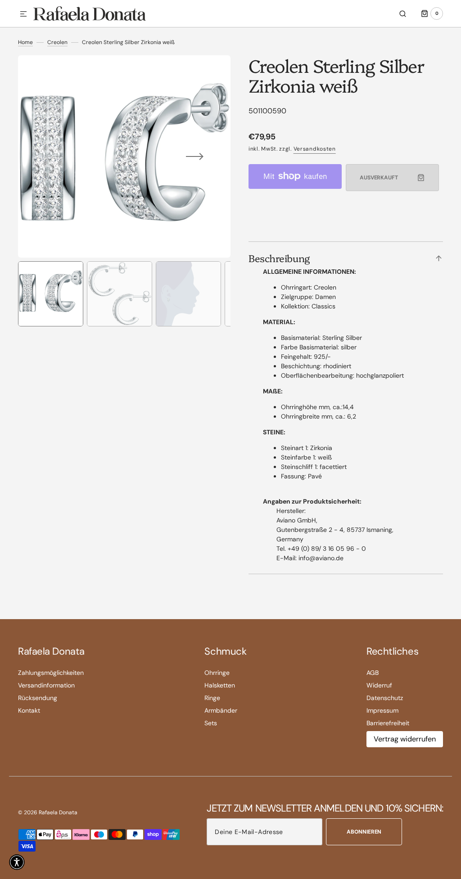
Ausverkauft (379, 177)
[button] (23, 14)
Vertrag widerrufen (405, 739)
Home (25, 42)
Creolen (57, 42)
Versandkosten (315, 148)
